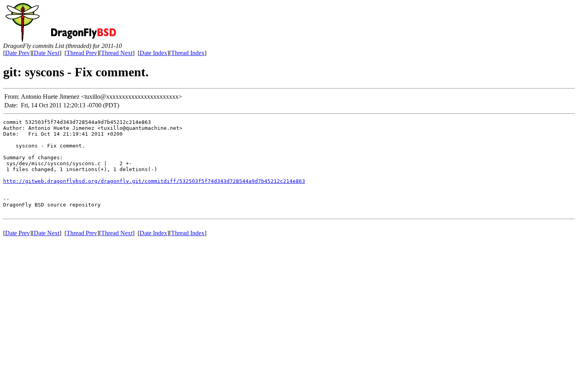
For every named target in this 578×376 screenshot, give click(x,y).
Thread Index (187, 53)
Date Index (153, 53)
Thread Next (117, 53)
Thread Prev (81, 53)
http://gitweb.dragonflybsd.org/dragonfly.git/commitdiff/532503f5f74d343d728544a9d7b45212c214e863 (154, 181)
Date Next (46, 53)
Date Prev (17, 53)
